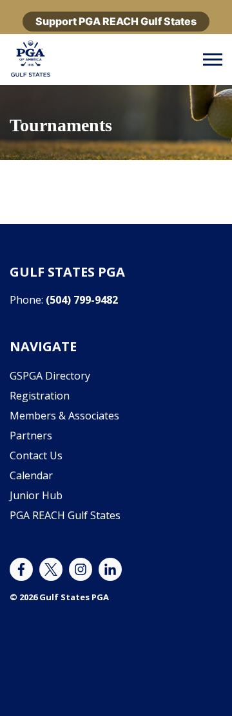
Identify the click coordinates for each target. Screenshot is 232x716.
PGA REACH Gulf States (65, 515)
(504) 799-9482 (82, 300)
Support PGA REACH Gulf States (116, 21)
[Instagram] (80, 569)
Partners (31, 435)
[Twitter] (51, 569)
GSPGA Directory (50, 376)
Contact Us (36, 455)
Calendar (31, 475)
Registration (40, 396)
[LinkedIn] (110, 569)
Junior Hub (36, 495)
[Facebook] (21, 569)
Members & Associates (64, 415)
